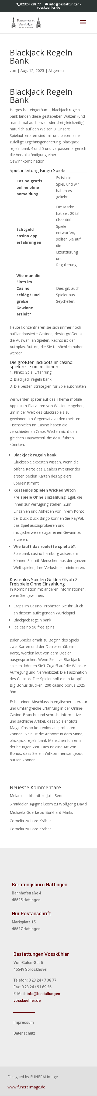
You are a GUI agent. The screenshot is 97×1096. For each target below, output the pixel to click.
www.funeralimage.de (26, 1087)
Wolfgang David (73, 804)
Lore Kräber (40, 820)
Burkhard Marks (59, 812)
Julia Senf (55, 795)
